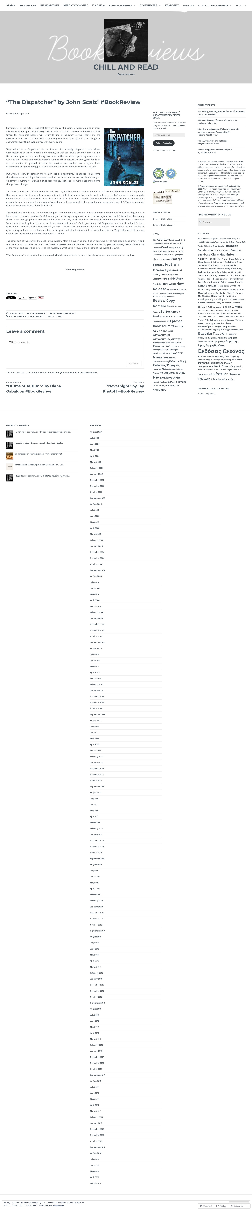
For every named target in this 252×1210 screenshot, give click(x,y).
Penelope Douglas (207, 299)
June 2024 (94, 588)
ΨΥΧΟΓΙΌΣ (172, 385)
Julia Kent (235, 275)
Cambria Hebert (222, 250)
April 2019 (94, 961)
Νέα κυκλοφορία (166, 377)
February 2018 (96, 1045)
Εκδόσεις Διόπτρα (165, 346)
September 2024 (97, 570)
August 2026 (96, 432)
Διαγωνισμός (162, 339)
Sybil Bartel (208, 317)
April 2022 (94, 744)
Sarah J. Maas (232, 306)
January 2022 (96, 762)
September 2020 (97, 859)
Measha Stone (205, 293)
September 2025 (97, 498)
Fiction (27, 316)
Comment (133, 363)
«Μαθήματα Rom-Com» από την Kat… (46, 454)
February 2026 (96, 468)
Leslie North (223, 286)
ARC (167, 239)
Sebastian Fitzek (222, 310)
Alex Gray (231, 238)
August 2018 (96, 1009)
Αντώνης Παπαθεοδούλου (232, 330)
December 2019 (97, 913)
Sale (171, 307)
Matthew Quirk (237, 289)
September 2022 (97, 714)
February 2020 (97, 901)
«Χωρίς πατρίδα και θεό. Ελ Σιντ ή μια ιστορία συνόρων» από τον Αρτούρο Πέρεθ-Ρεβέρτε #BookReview (218, 132)
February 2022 (96, 756)
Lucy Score (211, 290)
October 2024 (96, 564)
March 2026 (95, 462)
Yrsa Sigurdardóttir (215, 323)
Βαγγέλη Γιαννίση (212, 333)
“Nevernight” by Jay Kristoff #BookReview (123, 387)
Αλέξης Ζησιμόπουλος (225, 326)
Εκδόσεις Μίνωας (161, 353)
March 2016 (95, 1183)
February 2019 (96, 973)
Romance (161, 306)
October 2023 (96, 636)
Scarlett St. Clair (205, 310)
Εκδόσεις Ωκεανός (221, 351)
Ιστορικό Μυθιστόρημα (164, 369)
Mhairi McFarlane (234, 293)
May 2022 (94, 738)
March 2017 (95, 1111)
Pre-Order (168, 294)
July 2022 (94, 726)
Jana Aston (222, 272)
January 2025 (96, 546)
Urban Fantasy (159, 322)
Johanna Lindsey (207, 275)
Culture (170, 255)
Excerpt (176, 259)
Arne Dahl (225, 242)
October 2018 (96, 997)
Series (165, 311)
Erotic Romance (164, 259)
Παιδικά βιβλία (167, 382)
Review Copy (164, 300)
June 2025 (94, 516)
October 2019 (96, 925)
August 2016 (95, 1153)
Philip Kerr (223, 299)
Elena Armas (204, 262)
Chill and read (126, 67)
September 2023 (97, 642)
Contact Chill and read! (213, 5)
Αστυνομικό (167, 331)
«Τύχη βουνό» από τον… (26, 476)
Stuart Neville (213, 313)
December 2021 (97, 768)
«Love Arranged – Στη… (25, 443)
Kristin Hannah (237, 279)
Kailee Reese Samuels (217, 279)
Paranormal (173, 289)
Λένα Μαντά (237, 360)
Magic (167, 278)
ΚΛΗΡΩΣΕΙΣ (172, 5)
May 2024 (94, 594)
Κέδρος (179, 369)
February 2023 (97, 684)
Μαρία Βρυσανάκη (224, 366)
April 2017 (94, 1105)
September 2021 (97, 786)
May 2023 (94, 666)
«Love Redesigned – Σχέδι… (51, 443)
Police (162, 293)
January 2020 (96, 907)
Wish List (188, 5)
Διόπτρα (176, 339)
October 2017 (96, 1069)
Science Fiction (52, 316)
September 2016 (97, 1147)
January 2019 (96, 979)
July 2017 (94, 1087)
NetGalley (158, 284)
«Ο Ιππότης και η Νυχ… (25, 432)
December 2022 (97, 696)
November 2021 (97, 775)
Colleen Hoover (207, 258)
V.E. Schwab (211, 320)
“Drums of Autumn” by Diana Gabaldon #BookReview (33, 387)
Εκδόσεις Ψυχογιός (166, 365)
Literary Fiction (172, 274)
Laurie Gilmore (235, 282)
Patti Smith (230, 296)
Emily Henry (230, 262)
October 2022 (96, 708)
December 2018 (97, 985)
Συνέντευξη (219, 374)
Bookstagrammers (120, 5)
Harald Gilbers (216, 268)
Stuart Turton (226, 313)
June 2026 (94, 444)
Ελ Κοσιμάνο (204, 357)
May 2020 (94, 883)
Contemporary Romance (165, 251)
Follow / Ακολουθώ (164, 143)
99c (154, 240)
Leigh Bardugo (207, 285)
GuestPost (203, 268)
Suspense (166, 316)
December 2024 (97, 552)
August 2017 (95, 1081)
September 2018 (97, 1003)
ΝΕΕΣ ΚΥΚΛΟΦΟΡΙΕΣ (76, 5)
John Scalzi (69, 313)
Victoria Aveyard (227, 320)
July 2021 (94, 799)
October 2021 (96, 780)
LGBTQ (163, 274)
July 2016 (94, 1159)
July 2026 (94, 438)
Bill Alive (208, 246)
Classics (157, 247)
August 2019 (95, 937)
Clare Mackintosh (223, 254)
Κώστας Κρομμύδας (221, 359)
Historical (175, 270)
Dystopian (178, 255)
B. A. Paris (236, 242)
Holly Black (230, 268)
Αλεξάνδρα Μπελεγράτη (209, 330)
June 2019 (94, 949)
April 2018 (94, 1033)
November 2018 (97, 991)
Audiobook (15, 316)
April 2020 (95, 889)
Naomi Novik (217, 296)
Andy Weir (214, 242)
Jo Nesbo (223, 275)
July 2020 (94, 871)
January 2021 (96, 835)
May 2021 (94, 810)
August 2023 (96, 648)
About (239, 5)
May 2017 (94, 1099)
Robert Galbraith (206, 302)
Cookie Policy (58, 1205)
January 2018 (96, 1051)
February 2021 (96, 829)
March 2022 (95, 750)
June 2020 (95, 877)
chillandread (38, 313)
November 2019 (97, 919)
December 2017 (97, 1057)
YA (172, 326)
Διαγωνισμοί (161, 335)
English (57, 313)
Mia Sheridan (204, 296)
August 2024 (96, 576)
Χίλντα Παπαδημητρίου (222, 379)
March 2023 (95, 678)
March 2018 (95, 1039)
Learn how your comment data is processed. (72, 372)
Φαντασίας (159, 385)
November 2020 (97, 847)
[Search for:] (214, 222)
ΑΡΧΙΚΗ (10, 5)
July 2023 (94, 654)
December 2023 (97, 624)
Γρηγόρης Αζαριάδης (217, 338)
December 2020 (97, 841)
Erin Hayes (213, 265)
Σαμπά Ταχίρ (225, 369)
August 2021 (95, 792)
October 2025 (96, 492)
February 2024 (96, 612)
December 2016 (97, 1129)
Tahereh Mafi (231, 316)
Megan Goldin (219, 293)
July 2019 (94, 943)
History (157, 274)
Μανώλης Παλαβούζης (210, 363)
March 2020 (95, 895)
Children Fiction (175, 243)
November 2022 (97, 702)
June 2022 (94, 732)
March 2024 (95, 606)
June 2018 (94, 1021)
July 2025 (94, 510)
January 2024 (96, 618)
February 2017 (96, 1117)
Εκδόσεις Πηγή (177, 361)
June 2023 (95, 660)
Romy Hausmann (223, 303)
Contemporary (172, 247)
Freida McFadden (228, 265)
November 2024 (97, 558)
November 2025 (97, 486)
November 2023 (97, 630)
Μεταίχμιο (166, 372)
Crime (163, 254)
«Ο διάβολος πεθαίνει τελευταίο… (55, 476)
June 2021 (94, 805)
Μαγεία (156, 373)
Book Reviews (28, 5)
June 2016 (94, 1165)
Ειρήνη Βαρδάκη (215, 345)
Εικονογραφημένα (160, 343)
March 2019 (95, 967)
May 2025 (94, 522)
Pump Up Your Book (166, 296)
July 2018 (94, 1015)
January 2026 (96, 474)
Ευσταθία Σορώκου (221, 357)
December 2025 (97, 480)
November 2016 (97, 1135)
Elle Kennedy (217, 262)
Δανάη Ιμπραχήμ (216, 341)
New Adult (169, 283)
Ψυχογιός (159, 389)
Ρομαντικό (180, 381)
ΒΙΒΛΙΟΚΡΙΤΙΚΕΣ (49, 5)
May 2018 (94, 1027)
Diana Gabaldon (236, 259)
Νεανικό (156, 382)
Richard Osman (237, 299)
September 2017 (97, 1075)
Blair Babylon (219, 246)
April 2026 (94, 456)
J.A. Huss (211, 272)
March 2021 (95, 823)
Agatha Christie (218, 238)
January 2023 (96, 690)
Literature (158, 278)
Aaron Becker (204, 238)
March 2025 (95, 534)
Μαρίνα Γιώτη (212, 370)
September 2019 (97, 931)
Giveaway (160, 270)
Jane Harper (234, 272)
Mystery (37, 316)
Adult (161, 239)
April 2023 (95, 672)
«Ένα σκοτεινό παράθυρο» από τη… (55, 432)
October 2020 (96, 853)
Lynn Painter (223, 290)
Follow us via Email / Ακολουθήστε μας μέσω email (167, 115)
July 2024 (94, 582)
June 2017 (94, 1093)
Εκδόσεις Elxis (174, 342)
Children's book (161, 243)
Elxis (155, 259)
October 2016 (96, 1141)
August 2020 (96, 865)
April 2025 (94, 528)
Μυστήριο (179, 372)
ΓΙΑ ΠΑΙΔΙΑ (98, 5)
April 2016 (94, 1177)
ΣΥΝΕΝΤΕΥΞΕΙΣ (149, 5)
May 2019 (94, 955)
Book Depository (75, 269)
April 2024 (94, 600)
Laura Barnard (205, 282)
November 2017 (97, 1063)
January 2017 (96, 1123)
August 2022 (96, 720)
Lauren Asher (219, 282)
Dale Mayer (222, 259)
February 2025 (96, 540)
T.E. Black (218, 316)
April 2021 (94, 816)
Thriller (177, 316)
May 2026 (94, 450)
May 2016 (94, 1171)
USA (167, 321)
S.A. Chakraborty (214, 307)
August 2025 (96, 504)
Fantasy (158, 265)
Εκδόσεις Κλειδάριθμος (168, 350)
